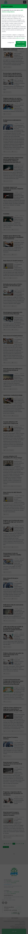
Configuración (11, 42)
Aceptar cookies (21, 42)
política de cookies (20, 38)
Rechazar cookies (21, 45)
